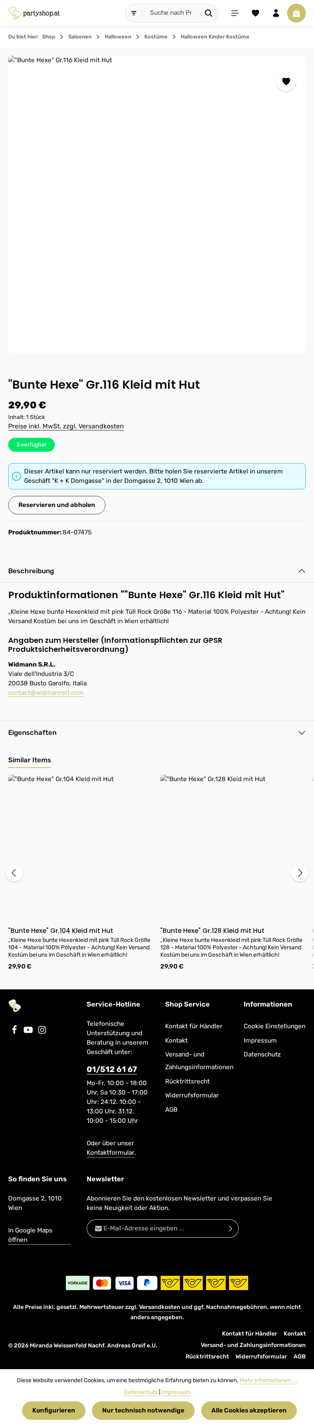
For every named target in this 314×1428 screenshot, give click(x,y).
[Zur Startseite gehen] (34, 13)
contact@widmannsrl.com (46, 692)
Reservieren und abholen (56, 505)
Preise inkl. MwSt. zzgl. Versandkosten (66, 426)
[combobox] (171, 13)
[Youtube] (29, 1032)
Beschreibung (31, 571)
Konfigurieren (53, 1410)
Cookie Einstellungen (274, 1026)
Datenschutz (262, 1054)
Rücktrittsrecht (187, 1081)
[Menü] (235, 13)
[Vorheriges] (14, 872)
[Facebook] (15, 1032)
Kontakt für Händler (193, 1026)
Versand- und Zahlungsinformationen (199, 1061)
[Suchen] (208, 13)
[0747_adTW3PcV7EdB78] (156, 204)
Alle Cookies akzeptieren (249, 1410)
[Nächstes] (299, 872)
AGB (171, 1109)
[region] (157, 204)
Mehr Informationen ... (268, 1380)
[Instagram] (42, 1032)
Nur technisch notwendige (143, 1410)
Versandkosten (159, 1307)
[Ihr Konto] (276, 13)
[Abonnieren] (231, 1228)
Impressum (260, 1040)
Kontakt (176, 1040)
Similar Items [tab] (29, 760)
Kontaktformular (111, 1152)
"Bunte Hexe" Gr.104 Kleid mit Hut (60, 931)
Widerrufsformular (192, 1095)
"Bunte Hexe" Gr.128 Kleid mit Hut (212, 931)
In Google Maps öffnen (30, 1235)
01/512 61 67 (112, 1069)
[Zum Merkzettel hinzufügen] (286, 81)
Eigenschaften (32, 732)
